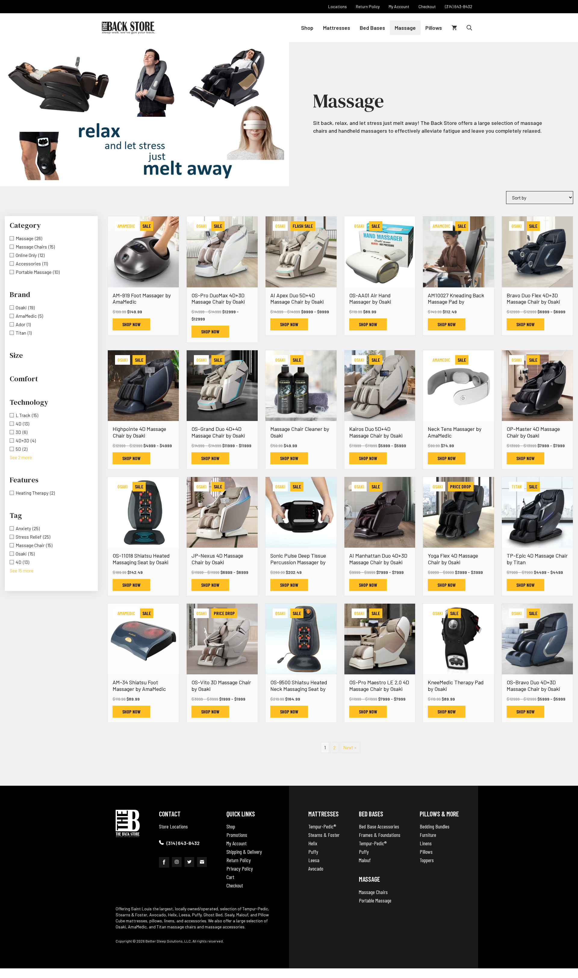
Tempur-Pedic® (322, 826)
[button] (469, 27)
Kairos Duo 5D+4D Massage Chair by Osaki (375, 432)
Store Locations (173, 826)
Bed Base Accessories (379, 826)
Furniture (428, 834)
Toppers (427, 860)
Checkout (234, 885)
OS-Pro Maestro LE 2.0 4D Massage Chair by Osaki (379, 685)
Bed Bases (372, 27)
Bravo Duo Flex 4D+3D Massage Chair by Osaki (533, 298)
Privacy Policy (239, 868)
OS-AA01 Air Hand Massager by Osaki (370, 298)
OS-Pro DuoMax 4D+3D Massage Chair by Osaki (218, 298)
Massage (405, 27)
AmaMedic (126, 226)
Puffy (313, 851)
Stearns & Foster (324, 834)
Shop (307, 27)
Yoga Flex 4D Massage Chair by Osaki (453, 558)
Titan (516, 486)
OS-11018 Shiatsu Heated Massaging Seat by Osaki (141, 558)
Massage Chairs (373, 892)
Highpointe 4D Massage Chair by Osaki (139, 432)
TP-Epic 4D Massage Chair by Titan (537, 558)
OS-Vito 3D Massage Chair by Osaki (221, 685)
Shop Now (131, 324)
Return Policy (238, 860)
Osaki (201, 226)
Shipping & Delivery (244, 851)
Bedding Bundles (434, 826)
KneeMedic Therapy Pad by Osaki (456, 685)
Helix (312, 843)
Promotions (236, 834)
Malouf (365, 860)
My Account (236, 843)
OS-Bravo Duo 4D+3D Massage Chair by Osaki (533, 685)
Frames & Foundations (379, 834)
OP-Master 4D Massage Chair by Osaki (533, 432)
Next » (350, 747)
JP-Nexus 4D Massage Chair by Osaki (217, 558)
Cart (230, 877)
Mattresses (336, 27)
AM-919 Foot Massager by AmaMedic (142, 298)
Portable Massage (375, 900)
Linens (426, 843)
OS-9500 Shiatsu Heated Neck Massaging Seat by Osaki (298, 685)
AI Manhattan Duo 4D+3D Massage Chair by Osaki (378, 558)
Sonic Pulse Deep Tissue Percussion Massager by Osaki (298, 558)
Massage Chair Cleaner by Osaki (299, 432)
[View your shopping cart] (454, 27)
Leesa (313, 860)
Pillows (433, 27)
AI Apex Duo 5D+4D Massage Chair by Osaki (297, 298)
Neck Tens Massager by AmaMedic (454, 432)
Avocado (315, 868)
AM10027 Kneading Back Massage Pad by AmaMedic (456, 298)
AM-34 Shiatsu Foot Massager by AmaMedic (139, 685)
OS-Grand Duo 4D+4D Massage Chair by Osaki (218, 432)
